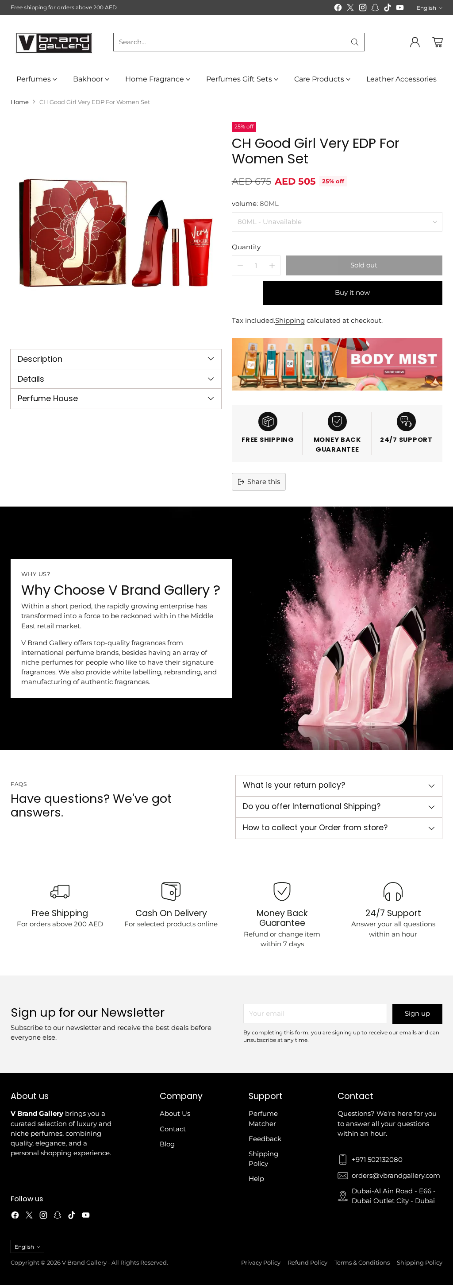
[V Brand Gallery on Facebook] (338, 9)
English (426, 7)
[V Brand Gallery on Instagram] (362, 9)
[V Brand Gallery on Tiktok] (387, 9)
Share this (263, 482)
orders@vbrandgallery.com (396, 1176)
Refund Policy (307, 1262)
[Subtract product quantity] (240, 265)
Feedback (265, 1139)
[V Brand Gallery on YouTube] (399, 9)
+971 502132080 (377, 1160)
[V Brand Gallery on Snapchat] (375, 9)
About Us (175, 1114)
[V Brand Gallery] (55, 42)
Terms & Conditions (362, 1262)
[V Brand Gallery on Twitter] (350, 9)
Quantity (246, 247)
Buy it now (352, 293)
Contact (173, 1129)
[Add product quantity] (272, 265)
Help (256, 1179)
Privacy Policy (260, 1262)
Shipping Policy (419, 1262)
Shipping (290, 321)
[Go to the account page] (415, 42)
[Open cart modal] (437, 42)
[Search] (355, 42)
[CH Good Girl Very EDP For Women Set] (116, 227)
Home (20, 101)
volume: (255, 204)
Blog (167, 1144)
